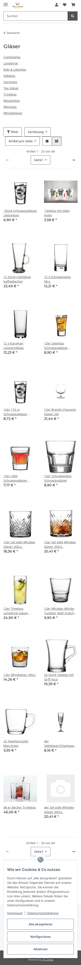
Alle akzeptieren (40, 924)
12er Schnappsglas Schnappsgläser (57, 478)
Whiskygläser (12, 113)
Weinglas (10, 107)
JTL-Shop (48, 959)
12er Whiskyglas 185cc (19, 675)
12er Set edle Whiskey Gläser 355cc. (60, 544)
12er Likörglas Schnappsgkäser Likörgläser (56, 345)
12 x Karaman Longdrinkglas (13, 345)
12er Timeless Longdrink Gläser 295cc (15, 611)
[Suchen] (73, 16)
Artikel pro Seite (21, 141)
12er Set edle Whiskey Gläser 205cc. (19, 544)
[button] (56, 4)
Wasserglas (11, 101)
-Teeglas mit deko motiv (57, 213)
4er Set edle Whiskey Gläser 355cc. (59, 809)
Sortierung (36, 132)
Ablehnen (40, 949)
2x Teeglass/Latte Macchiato (15, 743)
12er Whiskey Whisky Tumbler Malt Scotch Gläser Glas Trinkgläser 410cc (61, 611)
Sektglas (9, 76)
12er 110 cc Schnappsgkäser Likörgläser (15, 412)
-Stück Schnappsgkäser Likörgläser (20, 213)
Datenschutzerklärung (43, 913)
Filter (14, 132)
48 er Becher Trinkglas (19, 807)
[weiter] (74, 160)
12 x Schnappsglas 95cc (57, 279)
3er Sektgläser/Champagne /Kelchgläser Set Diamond (61, 743)
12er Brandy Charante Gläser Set (60, 412)
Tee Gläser (11, 88)
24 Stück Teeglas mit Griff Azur (59, 677)
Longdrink (10, 63)
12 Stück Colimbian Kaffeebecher (17, 279)
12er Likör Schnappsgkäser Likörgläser (15, 478)
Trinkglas (10, 94)
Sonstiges (10, 82)
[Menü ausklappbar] (5, 2)
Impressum (15, 913)
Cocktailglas (12, 57)
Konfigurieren (40, 936)
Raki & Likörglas (14, 69)
